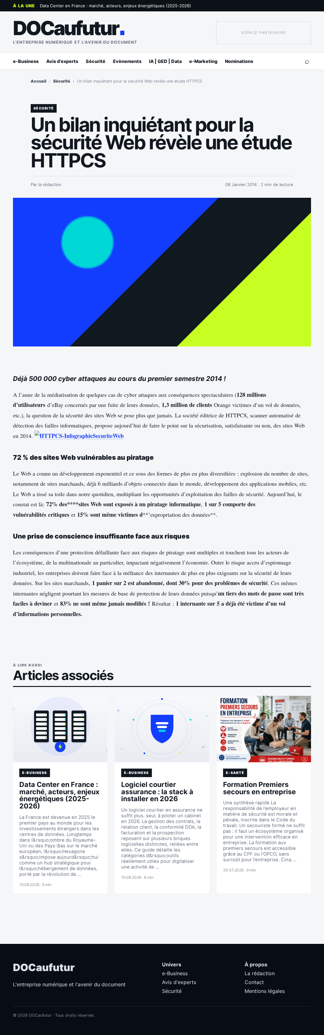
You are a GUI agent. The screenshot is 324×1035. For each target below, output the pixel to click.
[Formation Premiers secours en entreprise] (264, 729)
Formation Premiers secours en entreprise (259, 788)
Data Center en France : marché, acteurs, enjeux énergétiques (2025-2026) (115, 5)
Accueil (39, 81)
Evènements (127, 61)
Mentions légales (265, 991)
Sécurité (95, 61)
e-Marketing (203, 61)
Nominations (239, 61)
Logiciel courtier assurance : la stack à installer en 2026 (157, 791)
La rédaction (260, 973)
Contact (254, 982)
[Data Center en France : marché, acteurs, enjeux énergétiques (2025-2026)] (60, 729)
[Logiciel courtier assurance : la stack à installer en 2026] (162, 729)
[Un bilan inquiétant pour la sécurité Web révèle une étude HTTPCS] (162, 272)
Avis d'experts (62, 61)
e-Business (26, 61)
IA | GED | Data (165, 61)
